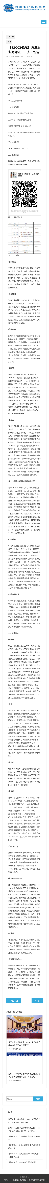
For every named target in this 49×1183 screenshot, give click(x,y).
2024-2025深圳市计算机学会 (15, 1180)
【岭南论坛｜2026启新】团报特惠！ (22, 1162)
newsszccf (31, 56)
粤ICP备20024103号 (37, 1180)
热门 (9, 42)
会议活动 (11, 36)
